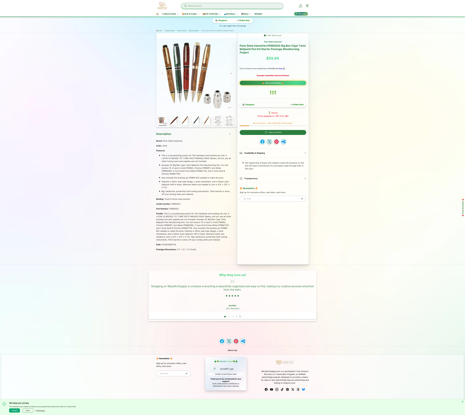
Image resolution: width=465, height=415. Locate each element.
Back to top (232, 350)
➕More (244, 14)
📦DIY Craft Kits (210, 14)
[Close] (462, 401)
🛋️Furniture (229, 14)
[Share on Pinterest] (276, 142)
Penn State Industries (273, 42)
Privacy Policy (71, 406)
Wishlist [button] (258, 14)
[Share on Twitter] (269, 142)
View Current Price (273, 83)
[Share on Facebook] (262, 142)
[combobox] (232, 5)
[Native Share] (283, 142)
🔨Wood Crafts (169, 14)
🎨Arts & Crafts (189, 14)
